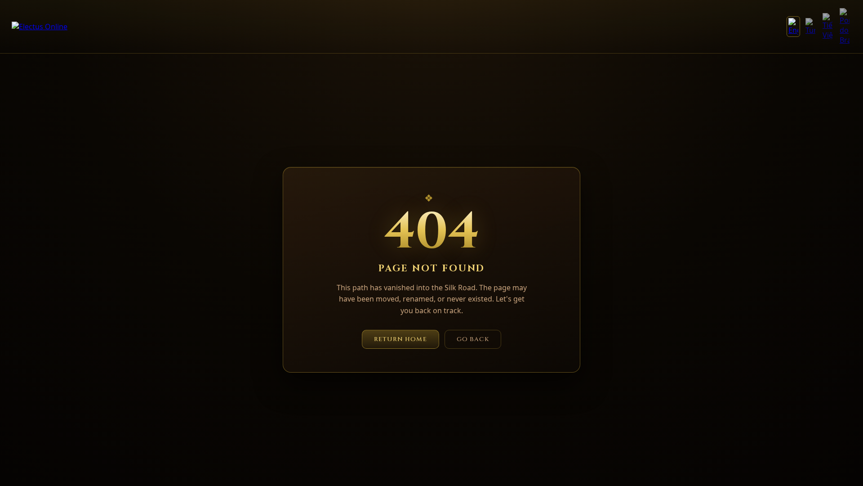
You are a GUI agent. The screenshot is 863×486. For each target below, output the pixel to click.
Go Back (473, 339)
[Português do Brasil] (844, 26)
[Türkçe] (810, 26)
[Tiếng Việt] (827, 26)
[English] (793, 26)
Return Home (400, 339)
